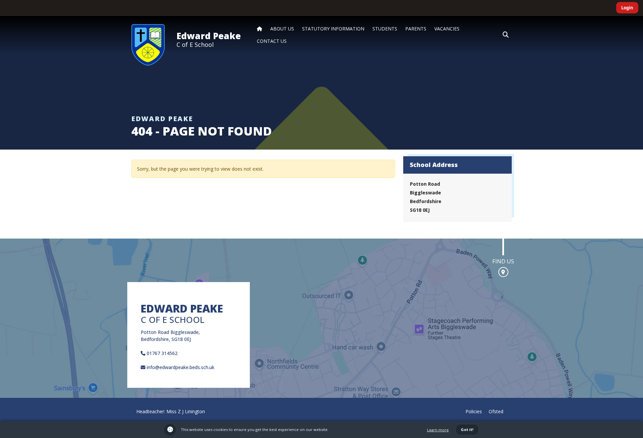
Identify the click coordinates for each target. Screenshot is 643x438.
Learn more (438, 429)
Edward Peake (208, 36)
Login (627, 8)
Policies (474, 411)
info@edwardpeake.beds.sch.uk (179, 367)
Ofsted (496, 411)
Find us (503, 261)
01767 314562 (161, 353)
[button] (506, 35)
